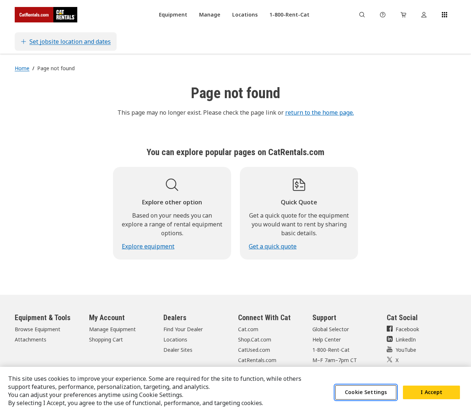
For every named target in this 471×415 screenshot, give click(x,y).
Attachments (30, 339)
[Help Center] (382, 15)
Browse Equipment (37, 329)
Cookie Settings (366, 392)
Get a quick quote (273, 246)
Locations (175, 339)
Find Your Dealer (183, 329)
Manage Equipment (112, 329)
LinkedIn (406, 339)
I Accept (431, 392)
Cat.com (248, 329)
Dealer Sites (177, 349)
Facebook (407, 329)
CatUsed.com (254, 349)
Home (22, 68)
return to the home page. (319, 112)
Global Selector (330, 329)
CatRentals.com (257, 360)
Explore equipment (148, 246)
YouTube (406, 349)
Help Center (326, 339)
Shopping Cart (106, 339)
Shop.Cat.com (254, 339)
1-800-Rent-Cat (331, 349)
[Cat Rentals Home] (46, 15)
